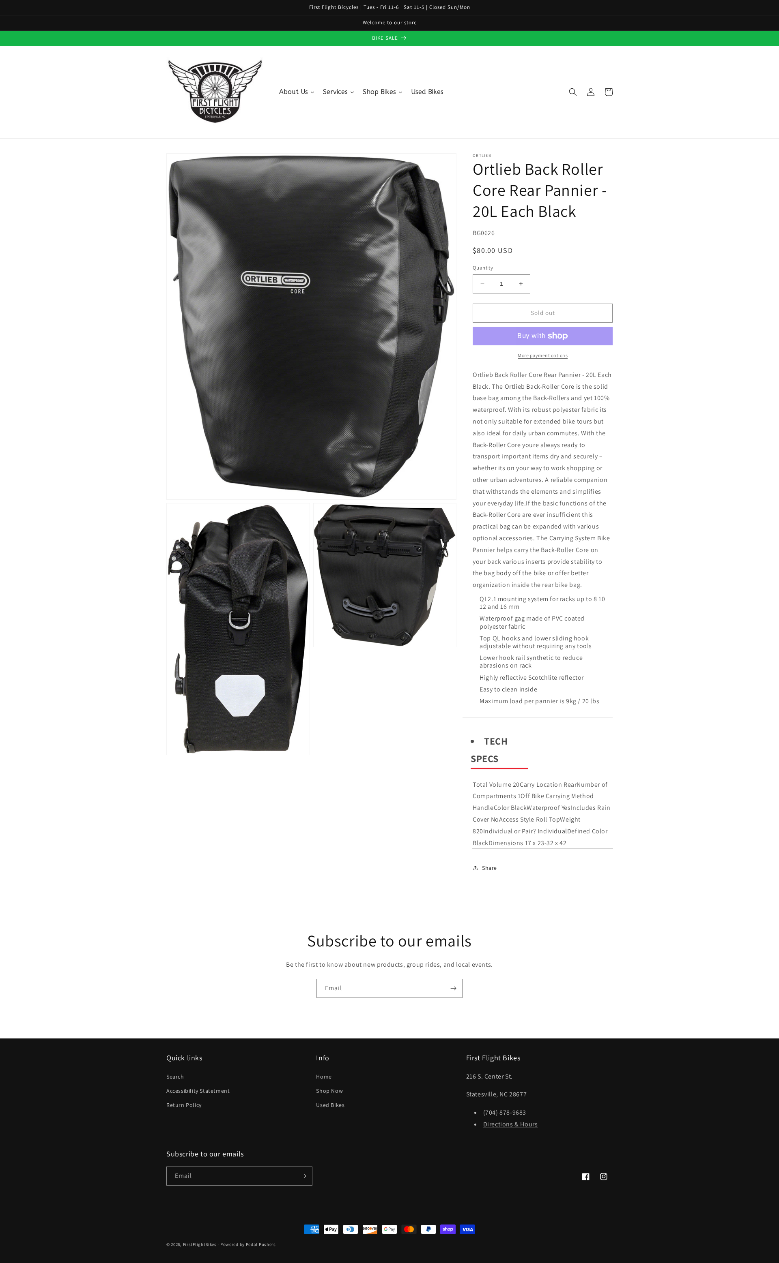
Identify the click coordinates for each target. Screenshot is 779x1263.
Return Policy (184, 1105)
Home (323, 1076)
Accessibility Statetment (198, 1090)
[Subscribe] (453, 988)
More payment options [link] (543, 355)
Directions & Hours (510, 1124)
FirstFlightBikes (200, 1244)
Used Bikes (330, 1105)
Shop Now (329, 1090)
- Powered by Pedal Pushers (247, 1244)
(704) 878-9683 (504, 1112)
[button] (573, 92)
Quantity (483, 267)
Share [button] (489, 867)
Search (175, 1076)
